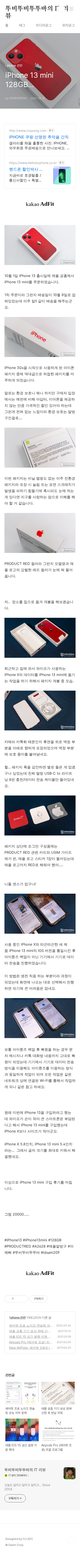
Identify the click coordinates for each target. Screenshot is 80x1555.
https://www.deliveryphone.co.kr (33, 163)
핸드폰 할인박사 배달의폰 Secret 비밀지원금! (26, 169)
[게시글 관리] (23, 1299)
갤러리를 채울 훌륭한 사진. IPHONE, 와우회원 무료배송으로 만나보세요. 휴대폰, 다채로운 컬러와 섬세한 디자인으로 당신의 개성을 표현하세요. (39, 145)
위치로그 (68, 25)
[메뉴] (71, 8)
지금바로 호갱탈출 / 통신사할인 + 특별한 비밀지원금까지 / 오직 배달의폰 (25, 178)
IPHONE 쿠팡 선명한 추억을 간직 (39, 137)
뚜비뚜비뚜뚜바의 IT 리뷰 (37, 9)
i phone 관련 (18, 1317)
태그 (22, 25)
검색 (61, 9)
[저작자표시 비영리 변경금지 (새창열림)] (53, 1299)
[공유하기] (17, 1299)
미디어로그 (44, 25)
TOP (71, 1540)
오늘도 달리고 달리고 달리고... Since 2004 (27, 1487)
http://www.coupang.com (27, 130)
